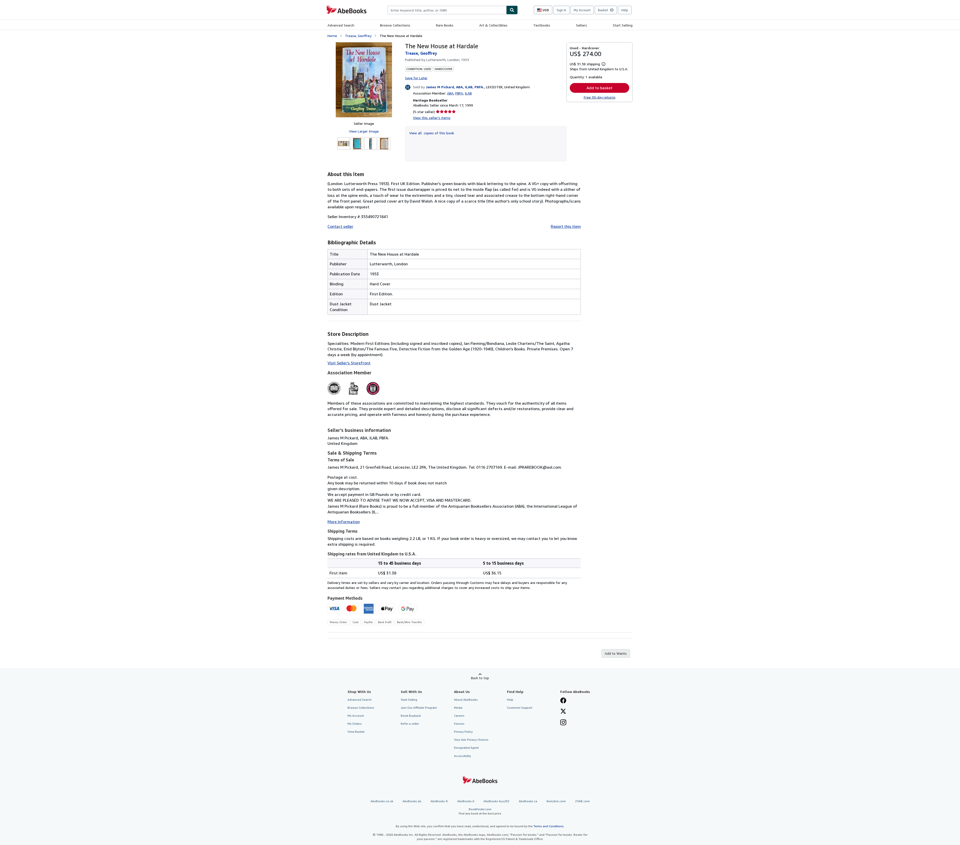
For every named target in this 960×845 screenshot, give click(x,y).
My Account (582, 10)
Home (332, 36)
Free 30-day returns (600, 97)
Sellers (581, 25)
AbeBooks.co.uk (381, 801)
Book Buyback (411, 715)
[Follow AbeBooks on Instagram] (563, 723)
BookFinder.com (480, 811)
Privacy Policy (463, 731)
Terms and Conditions (549, 826)
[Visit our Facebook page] (563, 701)
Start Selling (622, 25)
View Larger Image (364, 131)
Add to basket (599, 87)
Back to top (480, 678)
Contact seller (340, 226)
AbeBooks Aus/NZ (497, 801)
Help (624, 10)
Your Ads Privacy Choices (471, 739)
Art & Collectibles (493, 25)
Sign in (561, 10)
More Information (344, 521)
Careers (459, 715)
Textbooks (541, 25)
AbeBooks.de (411, 801)
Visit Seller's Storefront (349, 362)
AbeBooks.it (465, 801)
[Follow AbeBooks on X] (563, 711)
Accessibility (462, 756)
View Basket (356, 731)
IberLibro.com (556, 801)
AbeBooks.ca (528, 801)
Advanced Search (341, 25)
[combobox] (447, 10)
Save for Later (416, 78)
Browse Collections (395, 25)
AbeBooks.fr (439, 801)
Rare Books (445, 25)
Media (458, 707)
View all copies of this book (431, 133)
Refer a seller (410, 723)
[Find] (512, 10)
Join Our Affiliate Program (419, 707)
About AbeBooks (466, 699)
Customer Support (519, 707)
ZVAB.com (582, 801)
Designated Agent (466, 747)
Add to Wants (616, 653)
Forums (459, 723)
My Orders (355, 723)
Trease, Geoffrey (358, 36)
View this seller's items (431, 118)
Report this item (566, 226)
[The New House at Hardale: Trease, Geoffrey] (364, 79)
